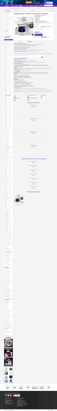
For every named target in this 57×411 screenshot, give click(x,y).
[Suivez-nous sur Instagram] (11, 395)
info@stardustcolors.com (28, 3)
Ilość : (35, 28)
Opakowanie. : (36, 26)
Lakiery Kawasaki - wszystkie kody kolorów (8, 183)
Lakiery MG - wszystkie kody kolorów (8, 96)
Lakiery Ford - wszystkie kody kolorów (8, 68)
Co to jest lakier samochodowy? (21, 402)
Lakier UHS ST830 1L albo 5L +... (33, 118)
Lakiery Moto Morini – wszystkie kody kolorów (8, 193)
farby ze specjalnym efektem (7, 6)
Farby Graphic (6, 329)
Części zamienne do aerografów (8, 314)
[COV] (15, 97)
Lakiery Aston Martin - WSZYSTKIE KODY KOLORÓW (8, 44)
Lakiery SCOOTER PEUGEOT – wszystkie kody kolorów (8, 197)
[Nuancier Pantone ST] (41, 97)
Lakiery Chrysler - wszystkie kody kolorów (8, 55)
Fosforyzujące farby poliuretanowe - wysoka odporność (8, 18)
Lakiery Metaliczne (7, 138)
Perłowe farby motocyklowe (8, 223)
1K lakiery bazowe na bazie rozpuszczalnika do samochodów (8, 146)
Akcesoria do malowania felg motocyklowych (8, 221)
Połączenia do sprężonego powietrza (8, 315)
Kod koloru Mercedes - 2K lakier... (18, 205)
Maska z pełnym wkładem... (33, 186)
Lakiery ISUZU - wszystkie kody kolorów (8, 74)
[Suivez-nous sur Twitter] (8, 395)
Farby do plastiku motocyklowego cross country (8, 226)
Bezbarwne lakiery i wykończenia (8, 251)
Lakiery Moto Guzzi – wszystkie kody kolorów (8, 194)
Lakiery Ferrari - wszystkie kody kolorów (8, 64)
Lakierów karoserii (16, 5)
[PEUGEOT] (10, 377)
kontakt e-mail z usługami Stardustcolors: (8, 401)
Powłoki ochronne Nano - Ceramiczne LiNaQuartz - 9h (8, 258)
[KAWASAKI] (10, 381)
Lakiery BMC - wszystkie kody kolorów (8, 47)
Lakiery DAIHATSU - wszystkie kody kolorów (8, 63)
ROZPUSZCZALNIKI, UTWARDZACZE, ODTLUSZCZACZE (8, 248)
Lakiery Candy (6, 21)
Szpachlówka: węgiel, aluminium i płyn (8, 131)
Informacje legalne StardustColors (9, 403)
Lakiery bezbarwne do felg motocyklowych (7, 219)
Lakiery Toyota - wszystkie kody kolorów (8, 123)
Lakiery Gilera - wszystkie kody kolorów (8, 175)
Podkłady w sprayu (7, 130)
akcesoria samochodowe (31, 5)
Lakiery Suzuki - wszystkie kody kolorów (8, 122)
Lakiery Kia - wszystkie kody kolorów (8, 80)
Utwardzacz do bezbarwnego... (33, 145)
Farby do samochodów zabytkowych (7, 149)
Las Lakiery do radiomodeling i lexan (8, 292)
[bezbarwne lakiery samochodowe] (8, 361)
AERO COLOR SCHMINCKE (7, 335)
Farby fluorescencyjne (7, 22)
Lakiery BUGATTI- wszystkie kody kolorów (8, 50)
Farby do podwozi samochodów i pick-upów (8, 152)
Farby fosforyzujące (7, 15)
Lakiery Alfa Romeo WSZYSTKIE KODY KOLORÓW (8, 42)
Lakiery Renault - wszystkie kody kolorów (8, 107)
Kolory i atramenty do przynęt (8, 280)
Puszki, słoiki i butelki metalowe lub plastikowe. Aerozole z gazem (8, 327)
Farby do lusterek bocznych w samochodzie (8, 159)
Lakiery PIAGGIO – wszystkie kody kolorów (8, 199)
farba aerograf (35, 5)
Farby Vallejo (6, 334)
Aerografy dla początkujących (8, 311)
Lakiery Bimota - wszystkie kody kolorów (8, 166)
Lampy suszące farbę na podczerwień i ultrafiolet (7, 323)
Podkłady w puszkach (7, 129)
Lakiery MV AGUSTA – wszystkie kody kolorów (8, 196)
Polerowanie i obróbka (7, 316)
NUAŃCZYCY (40, 5)
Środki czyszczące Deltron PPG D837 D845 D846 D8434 (8, 255)
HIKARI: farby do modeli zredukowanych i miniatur (7, 289)
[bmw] (6, 373)
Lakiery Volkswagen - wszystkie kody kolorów (8, 125)
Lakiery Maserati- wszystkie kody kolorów (8, 91)
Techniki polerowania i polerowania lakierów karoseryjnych (22, 405)
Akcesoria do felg (6, 136)
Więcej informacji (20, 41)
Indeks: (15, 14)
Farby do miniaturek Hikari (7, 293)
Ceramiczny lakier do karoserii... (33, 165)
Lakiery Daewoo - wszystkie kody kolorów (8, 60)
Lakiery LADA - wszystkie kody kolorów (8, 82)
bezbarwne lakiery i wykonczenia (21, 6)
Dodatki (5, 247)
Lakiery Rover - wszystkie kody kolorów (8, 111)
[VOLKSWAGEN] (6, 381)
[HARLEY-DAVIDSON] (10, 369)
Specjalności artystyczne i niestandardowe (7, 267)
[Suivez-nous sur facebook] (6, 395)
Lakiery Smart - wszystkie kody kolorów (8, 117)
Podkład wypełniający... (33, 105)
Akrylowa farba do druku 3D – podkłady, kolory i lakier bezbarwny (8, 294)
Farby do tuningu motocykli (8, 208)
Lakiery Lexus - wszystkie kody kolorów (8, 88)
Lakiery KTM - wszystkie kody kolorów (8, 185)
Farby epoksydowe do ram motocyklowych (7, 212)
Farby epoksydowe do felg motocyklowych (7, 213)
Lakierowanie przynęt (7, 286)
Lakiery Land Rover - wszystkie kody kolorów (8, 87)
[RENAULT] (6, 369)
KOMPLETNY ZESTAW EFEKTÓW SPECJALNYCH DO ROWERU (8, 237)
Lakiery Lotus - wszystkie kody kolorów (8, 90)
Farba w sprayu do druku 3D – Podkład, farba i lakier (8, 298)
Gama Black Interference (7, 145)
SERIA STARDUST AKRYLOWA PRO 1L (8, 333)
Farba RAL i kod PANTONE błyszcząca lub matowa (7, 250)
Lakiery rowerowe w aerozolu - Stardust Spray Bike (8, 231)
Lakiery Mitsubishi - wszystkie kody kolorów (8, 100)
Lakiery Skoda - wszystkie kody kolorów (8, 115)
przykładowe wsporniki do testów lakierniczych (8, 321)
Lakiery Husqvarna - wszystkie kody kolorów (8, 180)
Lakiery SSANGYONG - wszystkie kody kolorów (8, 119)
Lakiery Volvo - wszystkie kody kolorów (8, 126)
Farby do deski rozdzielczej (8, 155)
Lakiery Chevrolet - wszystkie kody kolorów (8, 53)
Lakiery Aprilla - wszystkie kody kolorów (8, 162)
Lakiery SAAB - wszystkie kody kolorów (8, 112)
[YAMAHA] (6, 377)
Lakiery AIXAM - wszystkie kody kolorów (8, 41)
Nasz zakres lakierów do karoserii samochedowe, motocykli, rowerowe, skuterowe (8, 37)
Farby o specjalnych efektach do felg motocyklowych (8, 218)
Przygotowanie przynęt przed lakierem (8, 285)
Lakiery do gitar (6, 287)
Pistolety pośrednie (7, 303)
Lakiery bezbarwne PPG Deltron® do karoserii (8, 254)
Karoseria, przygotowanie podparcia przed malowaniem (22, 404)
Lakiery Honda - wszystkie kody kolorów (8, 71)
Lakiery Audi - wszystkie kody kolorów (8, 45)
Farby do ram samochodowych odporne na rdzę (8, 151)
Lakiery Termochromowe (7, 24)
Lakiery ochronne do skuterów (8, 238)
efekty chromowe (12, 5)
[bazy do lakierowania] (8, 352)
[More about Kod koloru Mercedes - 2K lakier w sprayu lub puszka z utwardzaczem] (18, 198)
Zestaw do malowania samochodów (8, 38)
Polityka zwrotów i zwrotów (9, 400)
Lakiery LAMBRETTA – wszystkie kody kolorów (8, 188)
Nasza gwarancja (7, 402)
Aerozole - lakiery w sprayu (7, 137)
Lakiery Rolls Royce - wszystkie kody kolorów (8, 109)
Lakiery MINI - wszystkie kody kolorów (8, 98)
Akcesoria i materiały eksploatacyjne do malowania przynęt (8, 283)
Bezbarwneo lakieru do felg (8, 135)
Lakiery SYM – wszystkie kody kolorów (8, 204)
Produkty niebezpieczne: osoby (21, 400)
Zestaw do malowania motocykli (8, 160)
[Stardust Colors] (8, 2)
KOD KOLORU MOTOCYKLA (8, 161)
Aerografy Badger (7, 313)
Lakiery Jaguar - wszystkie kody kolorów (8, 77)
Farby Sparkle (6, 330)
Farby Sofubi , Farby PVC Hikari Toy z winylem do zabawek (8, 290)
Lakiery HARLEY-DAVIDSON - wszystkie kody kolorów (8, 177)
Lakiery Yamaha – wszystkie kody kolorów (8, 207)
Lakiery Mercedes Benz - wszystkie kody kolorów (8, 95)
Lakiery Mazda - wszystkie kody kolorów (8, 93)
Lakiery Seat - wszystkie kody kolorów (8, 114)
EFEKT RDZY (6, 26)
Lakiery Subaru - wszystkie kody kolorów (8, 120)
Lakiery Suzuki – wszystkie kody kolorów (8, 202)
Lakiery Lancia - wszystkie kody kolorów (8, 85)
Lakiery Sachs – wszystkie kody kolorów (8, 201)
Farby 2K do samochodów (7, 148)
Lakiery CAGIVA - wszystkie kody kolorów (8, 170)
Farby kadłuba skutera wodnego (8, 228)
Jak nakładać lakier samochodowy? (22, 403)
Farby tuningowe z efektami (8, 139)
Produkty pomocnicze (7, 246)
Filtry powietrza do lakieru (7, 320)
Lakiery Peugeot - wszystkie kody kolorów (8, 104)
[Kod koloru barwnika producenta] (28, 99)
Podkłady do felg (6, 134)
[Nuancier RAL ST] (15, 99)
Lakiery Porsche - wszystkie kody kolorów (8, 106)
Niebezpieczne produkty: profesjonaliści (20, 401)
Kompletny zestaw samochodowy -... (33, 182)
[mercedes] (10, 373)
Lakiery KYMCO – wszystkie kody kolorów (8, 186)
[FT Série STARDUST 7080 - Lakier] (28, 97)
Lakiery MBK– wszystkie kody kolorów (8, 191)
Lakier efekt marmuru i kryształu (8, 23)
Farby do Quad (6, 227)
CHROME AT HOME (7, 34)
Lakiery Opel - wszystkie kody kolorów (8, 103)
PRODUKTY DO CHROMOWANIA (8, 35)
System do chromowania (7, 33)
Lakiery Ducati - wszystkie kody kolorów (8, 174)
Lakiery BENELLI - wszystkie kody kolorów (8, 164)
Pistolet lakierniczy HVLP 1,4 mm (33, 169)
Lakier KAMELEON (7, 14)
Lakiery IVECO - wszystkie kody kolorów (8, 75)
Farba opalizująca (6, 144)
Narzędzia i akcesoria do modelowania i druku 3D (7, 296)
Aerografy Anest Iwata (7, 312)
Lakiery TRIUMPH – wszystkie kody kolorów (8, 205)
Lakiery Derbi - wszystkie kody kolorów (8, 172)
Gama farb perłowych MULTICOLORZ (7, 143)
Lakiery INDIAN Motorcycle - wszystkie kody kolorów (8, 182)
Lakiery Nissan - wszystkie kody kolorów (8, 101)
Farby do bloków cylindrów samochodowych (8, 154)
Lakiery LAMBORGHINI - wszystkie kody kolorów (8, 83)
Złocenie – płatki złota (7, 273)
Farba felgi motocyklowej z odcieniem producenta (8, 215)
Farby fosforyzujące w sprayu (8, 16)
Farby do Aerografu (7, 328)
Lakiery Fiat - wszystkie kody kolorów (8, 66)
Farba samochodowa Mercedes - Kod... (33, 161)
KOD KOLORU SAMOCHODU (7, 39)
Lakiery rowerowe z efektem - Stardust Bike (8, 229)
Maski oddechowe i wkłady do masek (8, 319)
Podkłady (6, 128)
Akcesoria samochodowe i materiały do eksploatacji (8, 299)
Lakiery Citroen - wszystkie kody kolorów (8, 56)
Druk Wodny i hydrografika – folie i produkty (8, 274)
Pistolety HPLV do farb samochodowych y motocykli (8, 302)
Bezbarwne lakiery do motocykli (8, 222)
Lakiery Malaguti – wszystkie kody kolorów (8, 189)
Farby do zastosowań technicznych (8, 259)
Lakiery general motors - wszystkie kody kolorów (8, 69)
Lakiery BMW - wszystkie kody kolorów (8, 49)
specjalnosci (27, 5)
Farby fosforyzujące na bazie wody (8, 17)
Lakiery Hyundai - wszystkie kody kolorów (8, 72)
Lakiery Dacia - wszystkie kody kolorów (8, 58)
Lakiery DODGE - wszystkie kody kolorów (8, 61)
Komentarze (29, 41)
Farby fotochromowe (7, 25)
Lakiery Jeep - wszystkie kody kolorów (8, 79)
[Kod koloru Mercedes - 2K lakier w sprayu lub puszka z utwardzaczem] (23, 26)
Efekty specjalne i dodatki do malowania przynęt (8, 281)
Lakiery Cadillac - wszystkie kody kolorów (8, 52)
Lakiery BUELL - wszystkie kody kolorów (8, 169)
